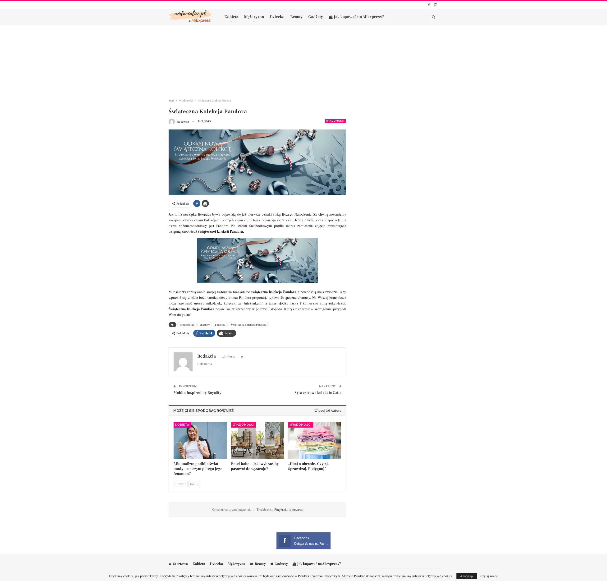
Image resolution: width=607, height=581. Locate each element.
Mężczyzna (254, 16)
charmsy (205, 324)
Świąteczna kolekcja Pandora (249, 324)
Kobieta (231, 16)
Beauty (296, 16)
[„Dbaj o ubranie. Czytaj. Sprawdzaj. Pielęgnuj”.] (314, 440)
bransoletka (187, 324)
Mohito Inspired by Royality (197, 392)
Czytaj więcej (489, 576)
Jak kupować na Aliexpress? (359, 16)
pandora (220, 324)
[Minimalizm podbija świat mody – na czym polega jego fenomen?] (200, 440)
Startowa (180, 564)
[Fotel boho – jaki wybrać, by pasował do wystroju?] (257, 440)
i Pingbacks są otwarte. (287, 509)
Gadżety (315, 16)
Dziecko (277, 16)
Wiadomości (335, 121)
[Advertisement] (303, 60)
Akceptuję (467, 576)
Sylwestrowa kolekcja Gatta (317, 392)
